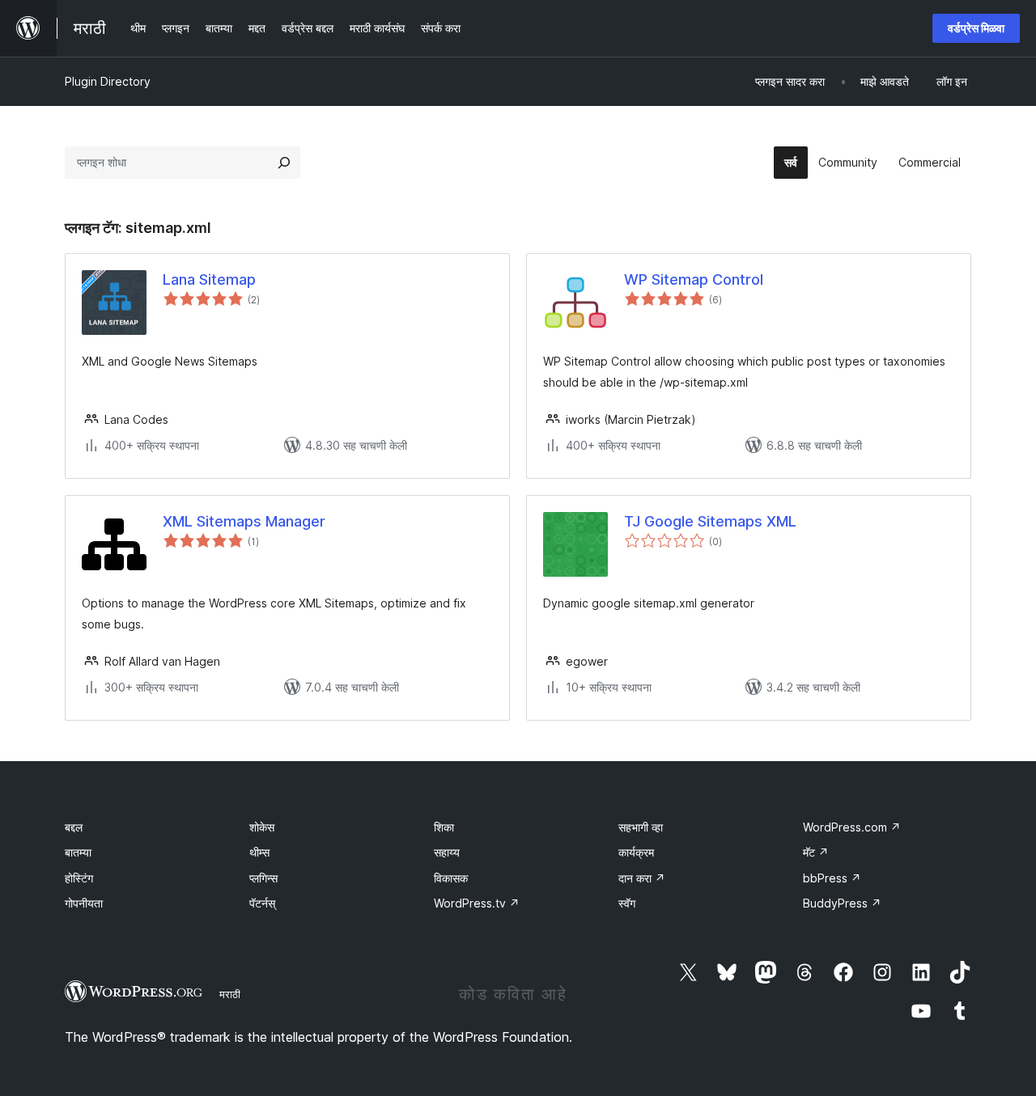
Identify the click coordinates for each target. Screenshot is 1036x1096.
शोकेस (261, 827)
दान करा (641, 878)
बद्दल (74, 827)
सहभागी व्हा (640, 827)
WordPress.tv (477, 903)
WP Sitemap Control (693, 279)
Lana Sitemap (209, 279)
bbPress (832, 878)
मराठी (229, 994)
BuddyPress (842, 903)
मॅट (816, 852)
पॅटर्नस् (262, 903)
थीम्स (259, 852)
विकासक (451, 878)
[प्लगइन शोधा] (284, 162)
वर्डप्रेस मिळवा (976, 28)
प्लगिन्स (263, 878)
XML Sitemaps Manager (244, 521)
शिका (444, 827)
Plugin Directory (108, 81)
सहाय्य (447, 852)
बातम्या (78, 852)
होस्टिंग (79, 878)
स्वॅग (626, 903)
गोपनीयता (84, 903)
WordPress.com (852, 827)
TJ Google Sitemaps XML (710, 521)
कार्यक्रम (636, 852)
